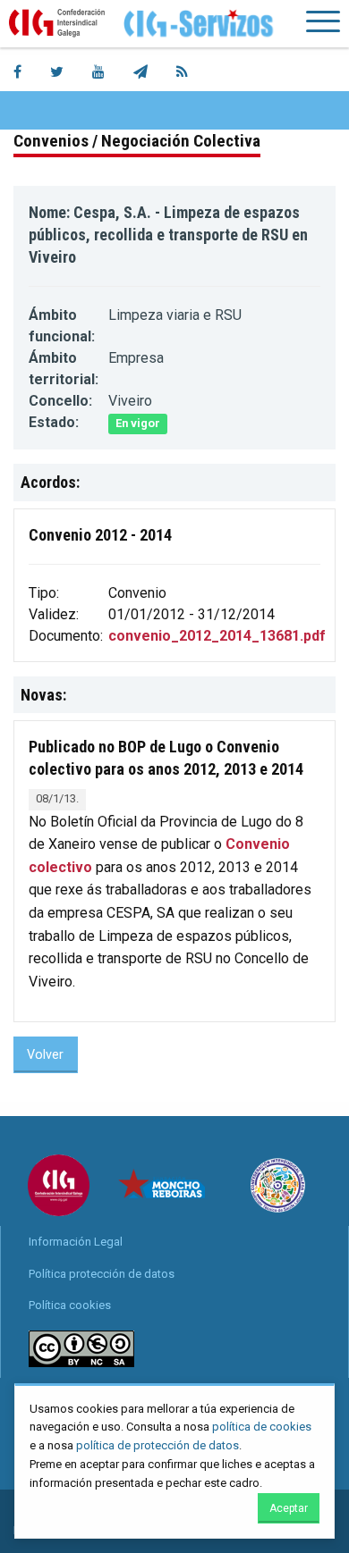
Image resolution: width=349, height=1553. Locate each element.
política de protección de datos (157, 1445)
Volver (45, 1054)
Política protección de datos (101, 1273)
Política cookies (70, 1305)
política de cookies (261, 1426)
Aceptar (288, 1508)
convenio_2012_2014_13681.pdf (217, 635)
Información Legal (76, 1241)
